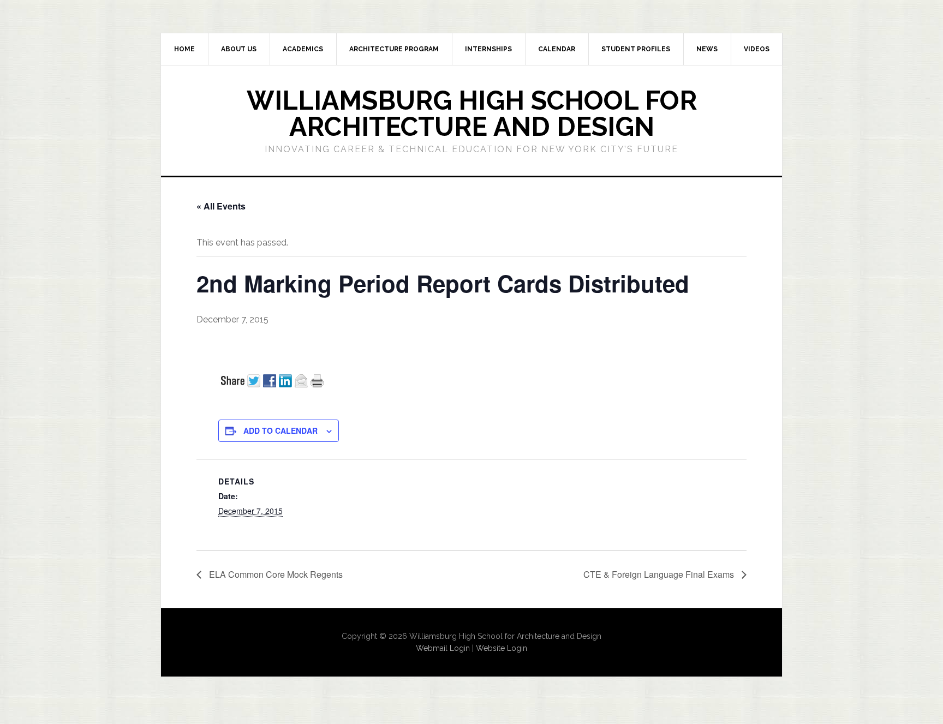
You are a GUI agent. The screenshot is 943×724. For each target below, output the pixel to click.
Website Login (501, 648)
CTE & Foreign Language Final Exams (659, 574)
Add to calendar (280, 430)
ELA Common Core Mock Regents (275, 574)
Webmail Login (443, 648)
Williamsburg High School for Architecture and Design (472, 113)
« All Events (221, 206)
